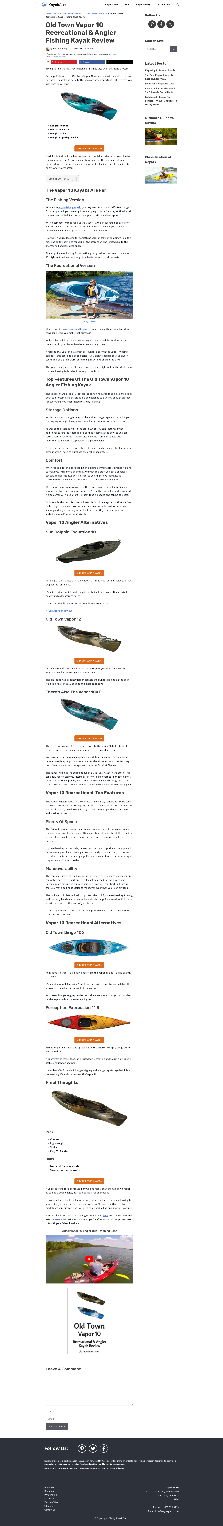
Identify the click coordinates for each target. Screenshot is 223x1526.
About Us (49, 1487)
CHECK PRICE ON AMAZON (89, 148)
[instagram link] (82, 1448)
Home (48, 14)
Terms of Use (51, 1502)
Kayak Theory (143, 4)
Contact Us (49, 1509)
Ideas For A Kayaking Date (159, 83)
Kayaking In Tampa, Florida (160, 70)
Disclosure (49, 1498)
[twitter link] (93, 1448)
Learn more (113, 54)
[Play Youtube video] (89, 1259)
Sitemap (48, 1505)
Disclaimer (49, 1491)
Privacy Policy (51, 1494)
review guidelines (59, 57)
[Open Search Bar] (177, 4)
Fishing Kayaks (73, 14)
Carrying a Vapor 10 (89, 322)
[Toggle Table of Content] (73, 179)
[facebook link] (104, 1448)
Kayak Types (111, 4)
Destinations (163, 4)
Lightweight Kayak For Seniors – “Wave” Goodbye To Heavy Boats (161, 101)
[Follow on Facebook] (161, 24)
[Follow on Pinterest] (152, 24)
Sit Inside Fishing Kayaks (93, 14)
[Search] (173, 49)
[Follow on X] (170, 24)
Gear (127, 4)
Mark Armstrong (60, 48)
